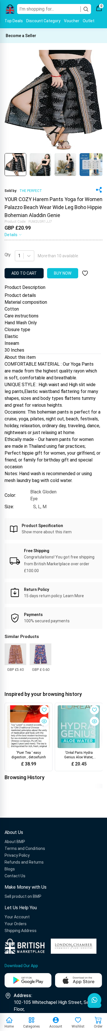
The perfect (30, 191)
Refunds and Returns (24, 862)
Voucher (71, 21)
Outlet (88, 21)
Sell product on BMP (23, 896)
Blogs (10, 869)
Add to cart (24, 273)
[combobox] (18, 255)
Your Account (17, 917)
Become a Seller (21, 35)
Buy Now (62, 273)
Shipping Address (21, 930)
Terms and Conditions (25, 848)
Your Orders (16, 923)
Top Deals (14, 21)
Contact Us (15, 876)
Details (11, 234)
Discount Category (43, 21)
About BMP (15, 841)
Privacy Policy (17, 855)
